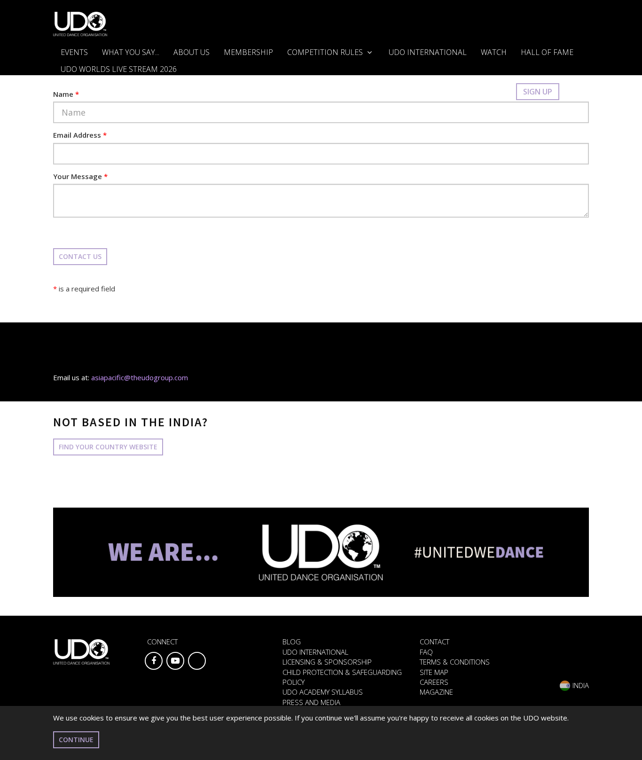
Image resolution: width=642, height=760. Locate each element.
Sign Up (537, 91)
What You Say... (130, 52)
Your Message (80, 176)
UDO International (428, 52)
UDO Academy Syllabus (322, 692)
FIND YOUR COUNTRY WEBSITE (108, 446)
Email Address (80, 135)
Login (495, 91)
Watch (494, 52)
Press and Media (311, 702)
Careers (434, 682)
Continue (76, 739)
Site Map (434, 672)
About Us (191, 52)
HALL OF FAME (547, 52)
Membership (248, 52)
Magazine (436, 692)
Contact (434, 641)
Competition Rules (326, 52)
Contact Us (80, 256)
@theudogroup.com (156, 377)
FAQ (426, 652)
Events (74, 52)
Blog (291, 641)
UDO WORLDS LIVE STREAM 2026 (119, 69)
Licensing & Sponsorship (327, 661)
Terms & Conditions (455, 661)
